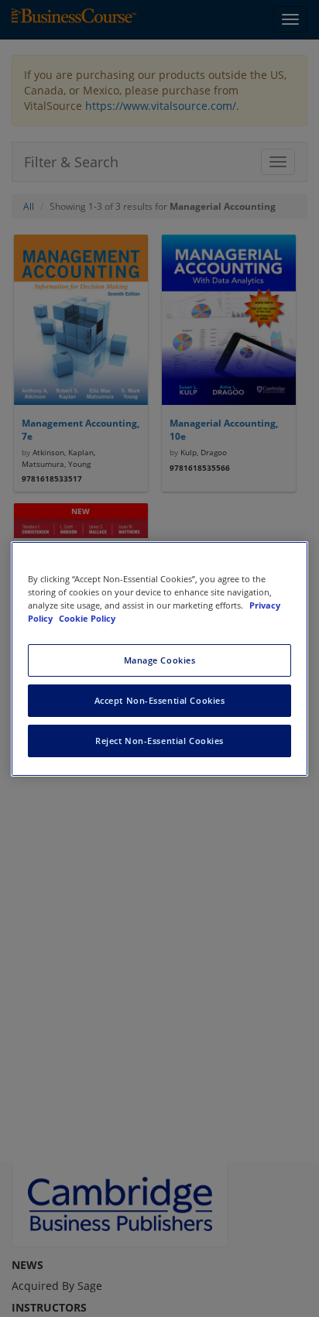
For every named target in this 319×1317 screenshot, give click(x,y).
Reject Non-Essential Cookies (159, 740)
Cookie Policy (87, 618)
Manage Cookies (160, 660)
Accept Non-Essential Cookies (159, 700)
